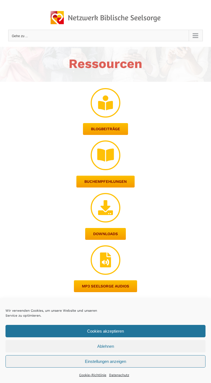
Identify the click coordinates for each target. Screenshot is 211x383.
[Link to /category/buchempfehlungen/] (105, 155)
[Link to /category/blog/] (105, 103)
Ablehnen (105, 346)
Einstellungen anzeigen (105, 361)
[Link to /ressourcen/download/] (105, 207)
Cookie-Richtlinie (92, 375)
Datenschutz (119, 375)
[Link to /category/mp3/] (105, 260)
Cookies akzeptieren (105, 331)
